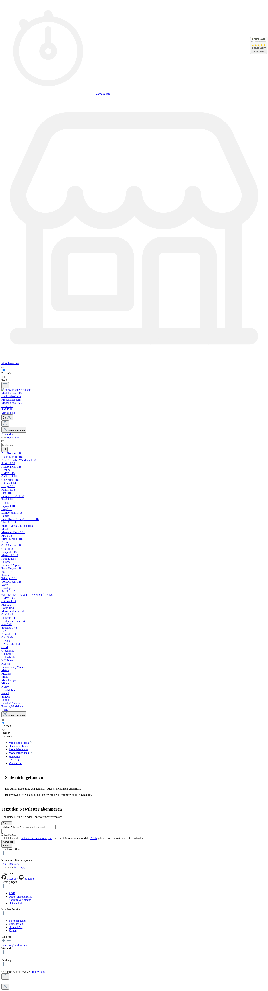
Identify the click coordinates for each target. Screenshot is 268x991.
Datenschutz (16, 903)
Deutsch (6, 373)
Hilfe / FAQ (16, 927)
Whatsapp (19, 867)
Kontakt (13, 930)
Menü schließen (16, 430)
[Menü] (5, 385)
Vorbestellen (103, 93)
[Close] (5, 987)
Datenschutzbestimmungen (36, 838)
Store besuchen (10, 363)
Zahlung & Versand (20, 899)
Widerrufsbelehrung (20, 896)
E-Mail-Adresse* (11, 827)
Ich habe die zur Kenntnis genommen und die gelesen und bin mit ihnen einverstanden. (75, 838)
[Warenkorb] (2, 441)
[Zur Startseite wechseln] (16, 389)
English (5, 380)
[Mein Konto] (5, 423)
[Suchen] (7, 417)
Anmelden (7, 434)
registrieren (13, 437)
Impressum (38, 971)
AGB (93, 838)
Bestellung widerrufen (14, 945)
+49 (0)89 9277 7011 (13, 863)
